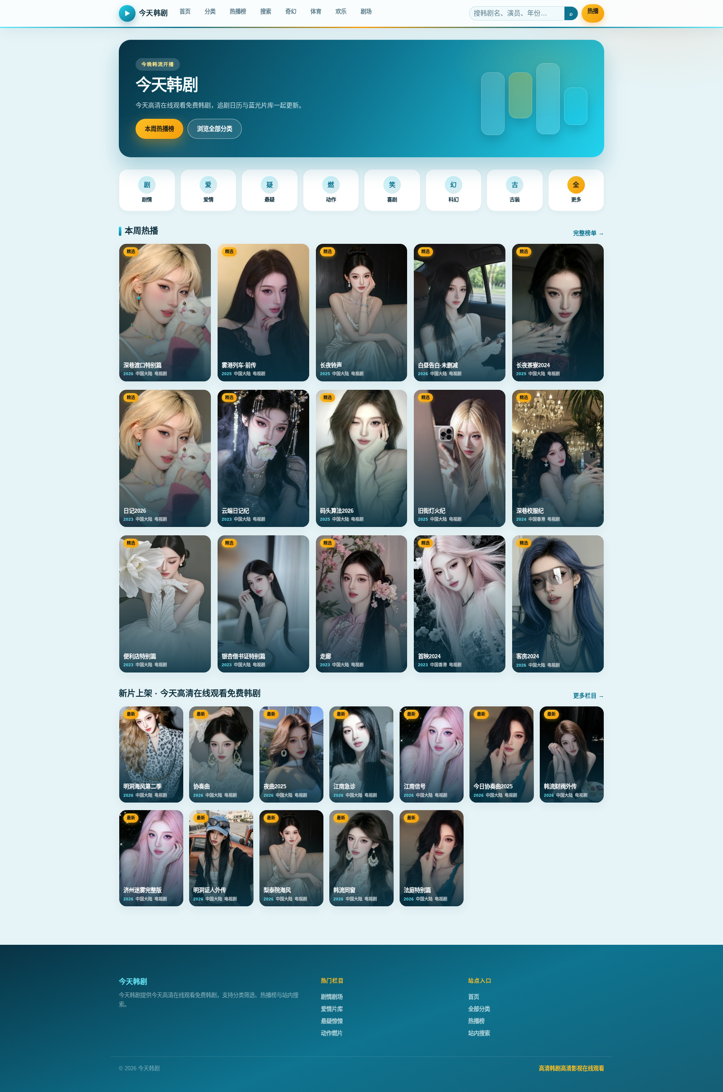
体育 (315, 11)
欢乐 (341, 11)
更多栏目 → (588, 696)
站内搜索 (479, 1033)
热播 (592, 11)
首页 (184, 11)
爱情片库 (332, 1009)
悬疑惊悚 (332, 1021)
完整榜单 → (588, 233)
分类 (210, 11)
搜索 (265, 11)
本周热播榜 (159, 128)
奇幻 (290, 11)
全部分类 (479, 1009)
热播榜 (238, 11)
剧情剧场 (332, 997)
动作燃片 (332, 1033)
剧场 (366, 11)
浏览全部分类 (214, 128)
